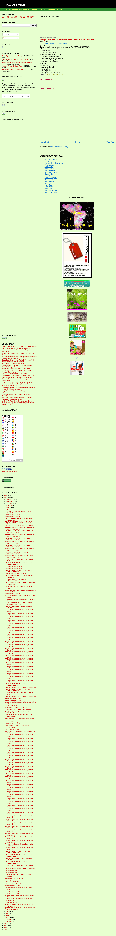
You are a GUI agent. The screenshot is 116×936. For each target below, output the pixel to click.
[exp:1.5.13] (3, 114)
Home (77, 142)
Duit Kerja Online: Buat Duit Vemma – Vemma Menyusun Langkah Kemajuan (17, 398)
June (7, 911)
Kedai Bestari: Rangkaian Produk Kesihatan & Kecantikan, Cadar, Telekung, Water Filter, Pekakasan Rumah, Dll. (17, 384)
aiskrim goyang (9, 880)
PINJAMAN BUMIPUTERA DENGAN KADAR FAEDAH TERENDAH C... (19, 563)
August (8, 507)
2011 (6, 925)
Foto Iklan (48, 161)
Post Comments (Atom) (59, 147)
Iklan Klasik (49, 189)
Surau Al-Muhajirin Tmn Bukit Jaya (13, 367)
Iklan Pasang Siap (51, 190)
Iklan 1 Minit (49, 167)
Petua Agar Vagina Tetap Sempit (12, 56)
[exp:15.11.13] (3, 338)
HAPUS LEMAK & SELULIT (13, 882)
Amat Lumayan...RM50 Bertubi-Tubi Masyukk (19, 525)
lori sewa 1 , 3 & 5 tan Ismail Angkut (16, 707)
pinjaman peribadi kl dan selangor (15, 574)
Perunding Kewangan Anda (13, 566)
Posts (6, 34)
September (9, 505)
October (8, 503)
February (9, 919)
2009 (6, 929)
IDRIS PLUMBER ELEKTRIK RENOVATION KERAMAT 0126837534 (18, 603)
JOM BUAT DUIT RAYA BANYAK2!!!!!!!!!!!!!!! (18, 709)
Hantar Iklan (49, 174)
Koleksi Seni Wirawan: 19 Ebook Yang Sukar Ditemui (19, 346)
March (8, 917)
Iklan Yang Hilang (51, 192)
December (9, 499)
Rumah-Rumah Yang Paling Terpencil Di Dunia (17, 62)
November (9, 501)
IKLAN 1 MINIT (15, 4)
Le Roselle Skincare (11, 870)
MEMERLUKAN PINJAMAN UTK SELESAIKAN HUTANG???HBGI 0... (19, 528)
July (7, 509)
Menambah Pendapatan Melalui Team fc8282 (16, 368)
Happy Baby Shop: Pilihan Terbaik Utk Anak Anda (18, 360)
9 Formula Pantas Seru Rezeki (14, 884)
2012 (6, 923)
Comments (8, 38)
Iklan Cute (48, 185)
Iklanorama (49, 179)
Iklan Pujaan (49, 187)
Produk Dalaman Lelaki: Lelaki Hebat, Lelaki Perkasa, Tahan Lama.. (16, 371)
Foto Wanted (49, 165)
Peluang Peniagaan (11, 705)
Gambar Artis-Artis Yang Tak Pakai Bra (14, 69)
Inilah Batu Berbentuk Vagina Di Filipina (15, 59)
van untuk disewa (10, 584)
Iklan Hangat (49, 181)
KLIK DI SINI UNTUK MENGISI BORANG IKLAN (18, 17)
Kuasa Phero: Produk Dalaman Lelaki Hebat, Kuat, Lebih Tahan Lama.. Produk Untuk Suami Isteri (18, 376)
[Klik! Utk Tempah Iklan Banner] (4, 114)
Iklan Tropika (49, 169)
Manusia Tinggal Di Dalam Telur (12, 66)
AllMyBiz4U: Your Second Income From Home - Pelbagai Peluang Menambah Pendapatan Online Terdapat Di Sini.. (18, 402)
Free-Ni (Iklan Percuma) (53, 159)
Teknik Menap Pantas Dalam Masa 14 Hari (16, 348)
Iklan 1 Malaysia (51, 178)
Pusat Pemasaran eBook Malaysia (13, 362)
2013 (6, 497)
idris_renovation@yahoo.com (56, 43)
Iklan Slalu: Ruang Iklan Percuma (13, 363)
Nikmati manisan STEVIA (13, 886)
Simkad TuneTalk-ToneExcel (14, 878)
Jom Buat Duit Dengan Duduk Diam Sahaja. (18, 898)
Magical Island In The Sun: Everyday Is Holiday (17, 365)
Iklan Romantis (50, 176)
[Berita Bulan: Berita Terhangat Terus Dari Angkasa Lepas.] (3, 48)
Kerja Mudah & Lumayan (12, 729)
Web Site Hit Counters (10, 472)
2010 (6, 927)
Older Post (110, 142)
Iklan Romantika (51, 172)
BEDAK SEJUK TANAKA (12, 891)
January (8, 921)
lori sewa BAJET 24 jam (12, 515)
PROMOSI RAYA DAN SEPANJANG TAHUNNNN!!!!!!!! (16, 580)
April (7, 915)
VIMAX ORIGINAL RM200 (13, 698)
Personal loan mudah (11, 902)
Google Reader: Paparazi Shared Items (14, 374)
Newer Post (44, 142)
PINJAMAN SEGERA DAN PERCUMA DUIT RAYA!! (20, 582)
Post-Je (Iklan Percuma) (54, 163)
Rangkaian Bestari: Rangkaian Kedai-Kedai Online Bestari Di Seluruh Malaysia (18, 388)
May (7, 913)
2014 (6, 495)
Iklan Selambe (50, 170)
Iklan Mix (48, 183)
